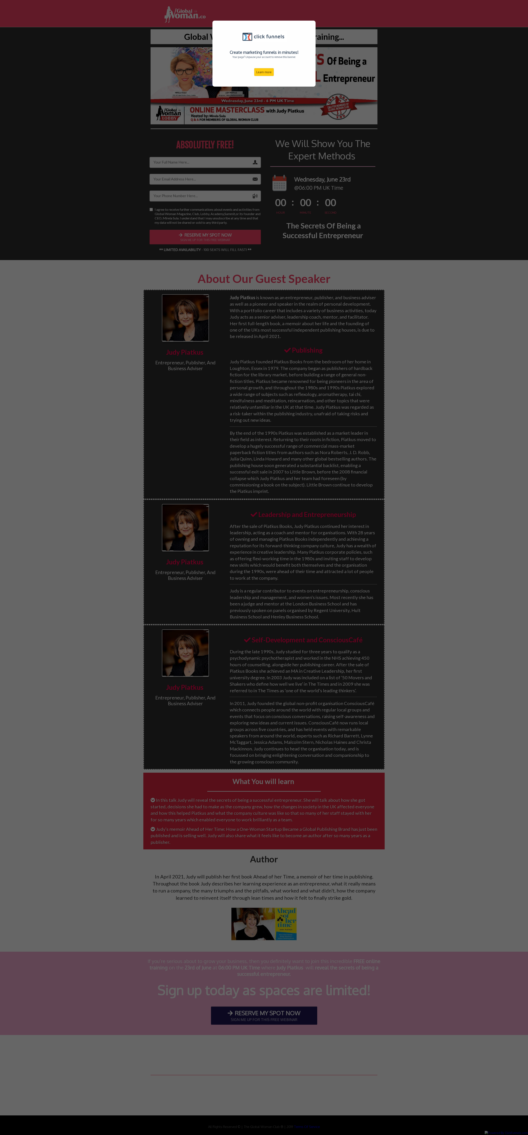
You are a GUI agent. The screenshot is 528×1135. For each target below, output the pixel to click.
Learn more (264, 72)
